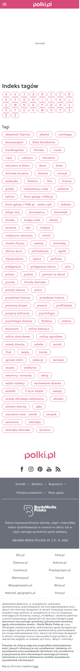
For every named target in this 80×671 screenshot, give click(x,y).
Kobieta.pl (60, 563)
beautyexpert (14, 142)
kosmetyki (60, 212)
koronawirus (37, 212)
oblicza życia (13, 251)
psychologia (47, 313)
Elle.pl (20, 555)
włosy (44, 375)
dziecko (43, 173)
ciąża (8, 158)
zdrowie (58, 399)
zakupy (57, 391)
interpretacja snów (36, 189)
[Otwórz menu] (4, 4)
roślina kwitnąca (39, 329)
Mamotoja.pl (20, 578)
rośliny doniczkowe (17, 336)
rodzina (66, 321)
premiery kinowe (16, 305)
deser (42, 165)
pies (68, 267)
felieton (32, 181)
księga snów (32, 220)
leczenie (10, 228)
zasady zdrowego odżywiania (24, 399)
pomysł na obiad (53, 274)
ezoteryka (11, 181)
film (50, 181)
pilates (9, 274)
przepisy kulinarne (17, 313)
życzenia (44, 430)
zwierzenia (12, 422)
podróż (28, 274)
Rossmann (12, 329)
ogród (62, 251)
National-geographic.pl (20, 593)
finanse (67, 181)
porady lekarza (15, 290)
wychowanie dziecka (47, 383)
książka (10, 220)
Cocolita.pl (20, 570)
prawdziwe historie (17, 298)
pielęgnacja (13, 267)
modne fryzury (14, 243)
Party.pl (60, 555)
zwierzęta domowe (17, 430)
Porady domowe (35, 282)
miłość (46, 235)
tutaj (35, 666)
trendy (43, 352)
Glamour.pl (20, 563)
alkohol (44, 134)
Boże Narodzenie (44, 142)
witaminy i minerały (18, 375)
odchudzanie (40, 251)
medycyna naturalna (19, 235)
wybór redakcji (15, 383)
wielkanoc (30, 368)
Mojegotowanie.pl (20, 585)
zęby (39, 406)
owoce (37, 259)
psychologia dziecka (18, 321)
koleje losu (12, 212)
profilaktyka (64, 305)
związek (51, 414)
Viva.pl (59, 578)
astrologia (65, 134)
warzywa (58, 360)
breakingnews (14, 150)
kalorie (9, 197)
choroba (38, 150)
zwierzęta (35, 422)
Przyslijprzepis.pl (60, 570)
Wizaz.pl (59, 585)
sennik (57, 344)
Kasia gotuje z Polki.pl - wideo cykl (28, 204)
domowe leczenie (17, 173)
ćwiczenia (48, 158)
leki (28, 228)
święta (25, 352)
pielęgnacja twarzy (43, 267)
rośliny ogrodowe (51, 336)
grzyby (9, 189)
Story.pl (60, 593)
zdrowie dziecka (15, 406)
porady (10, 282)
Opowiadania (14, 259)
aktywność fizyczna (17, 134)
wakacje (38, 360)
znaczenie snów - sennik (21, 414)
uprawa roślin (14, 360)
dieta (59, 165)
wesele (9, 368)
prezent (42, 305)
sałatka (38, 344)
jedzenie (63, 189)
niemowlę (59, 243)
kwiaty (54, 220)
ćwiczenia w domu (17, 165)
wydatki (10, 391)
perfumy (56, 259)
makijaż (45, 228)
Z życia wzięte (34, 391)
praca (38, 290)
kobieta (66, 204)
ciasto (57, 150)
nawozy (38, 243)
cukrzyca (27, 158)
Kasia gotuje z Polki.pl (38, 197)
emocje (62, 173)
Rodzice (47, 321)
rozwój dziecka (15, 344)
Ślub (8, 352)
